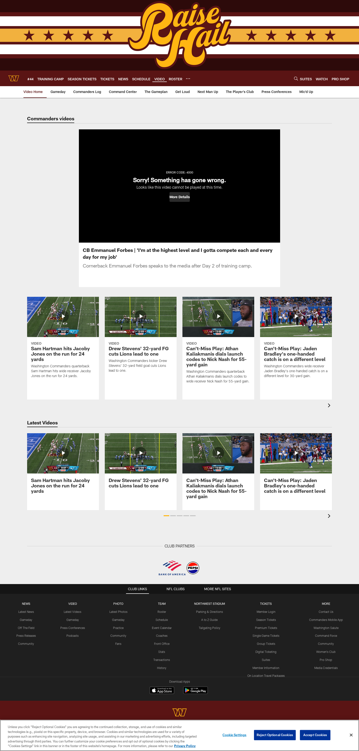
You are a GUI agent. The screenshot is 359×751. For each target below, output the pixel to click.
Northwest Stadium (209, 603)
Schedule (162, 619)
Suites (266, 659)
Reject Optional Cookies (275, 735)
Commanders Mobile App (326, 619)
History (161, 667)
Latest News (26, 611)
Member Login (266, 611)
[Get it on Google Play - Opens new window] (195, 693)
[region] (179, 735)
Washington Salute (326, 627)
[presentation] (330, 406)
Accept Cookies (315, 735)
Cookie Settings (234, 735)
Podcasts (72, 635)
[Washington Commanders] (179, 713)
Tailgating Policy (209, 627)
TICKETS (266, 603)
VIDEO (72, 603)
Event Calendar (162, 627)
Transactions (161, 659)
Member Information (266, 667)
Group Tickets (266, 643)
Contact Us (326, 611)
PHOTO (118, 603)
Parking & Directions (209, 611)
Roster (162, 611)
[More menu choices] (188, 79)
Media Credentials (326, 667)
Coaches (162, 635)
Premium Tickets (266, 627)
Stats (161, 651)
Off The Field (26, 627)
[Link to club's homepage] (14, 78)
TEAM (162, 603)
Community (26, 643)
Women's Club (326, 651)
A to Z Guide (209, 619)
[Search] (296, 78)
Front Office (161, 643)
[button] (179, 197)
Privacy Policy (185, 746)
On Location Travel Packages (266, 675)
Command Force (326, 635)
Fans (118, 643)
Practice (118, 627)
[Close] (351, 735)
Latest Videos (72, 611)
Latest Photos (118, 611)
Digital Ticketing (265, 651)
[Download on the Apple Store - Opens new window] (162, 691)
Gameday (26, 619)
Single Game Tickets (266, 635)
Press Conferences (72, 627)
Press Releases (26, 635)
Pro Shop (326, 659)
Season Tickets (266, 619)
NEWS (26, 603)
